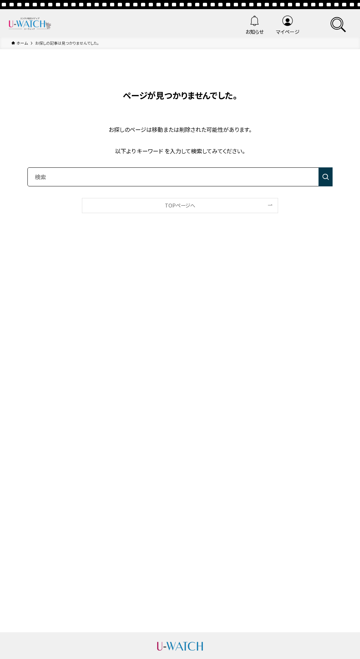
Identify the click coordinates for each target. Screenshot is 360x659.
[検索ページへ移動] (338, 23)
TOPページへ (180, 205)
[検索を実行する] (326, 176)
